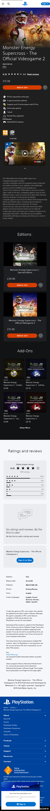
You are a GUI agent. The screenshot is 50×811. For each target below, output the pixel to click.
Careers (6, 722)
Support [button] (7, 751)
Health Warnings (12, 655)
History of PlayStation (11, 735)
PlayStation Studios (10, 725)
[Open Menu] (3, 4)
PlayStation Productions (12, 728)
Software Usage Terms (41, 799)
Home (6, 707)
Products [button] (7, 740)
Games (13, 707)
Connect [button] (7, 761)
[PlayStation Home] (25, 3)
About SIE (7, 719)
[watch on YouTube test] (38, 161)
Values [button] (6, 746)
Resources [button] (8, 756)
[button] (25, 153)
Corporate (7, 731)
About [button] (6, 715)
